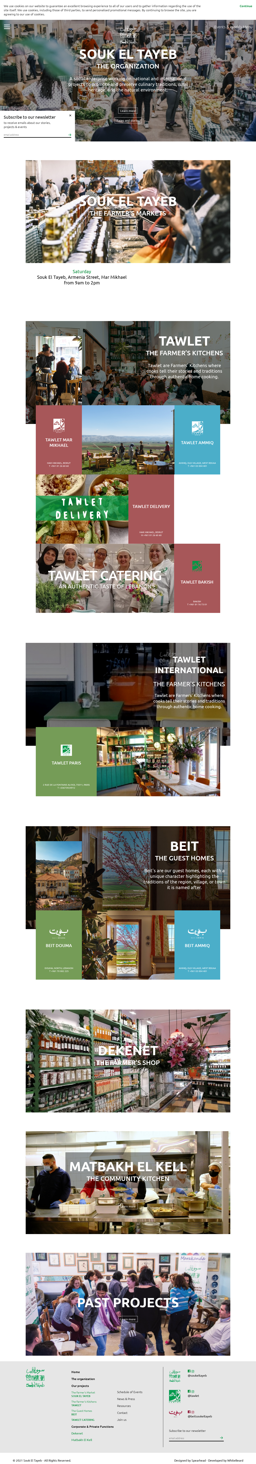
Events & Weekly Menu (233, 27)
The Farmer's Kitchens (84, 1401)
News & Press (126, 1399)
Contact (122, 1412)
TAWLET (76, 1405)
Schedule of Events (129, 1392)
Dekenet (77, 1433)
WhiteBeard (235, 1460)
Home (75, 1372)
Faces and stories (128, 120)
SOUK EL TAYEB (80, 1396)
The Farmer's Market (83, 1392)
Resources (124, 1406)
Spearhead (199, 1460)
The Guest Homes (81, 1411)
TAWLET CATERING (82, 1420)
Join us (122, 1419)
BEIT (74, 1414)
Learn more (128, 110)
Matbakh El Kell (81, 1440)
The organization (83, 1379)
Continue (246, 6)
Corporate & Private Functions (92, 1426)
